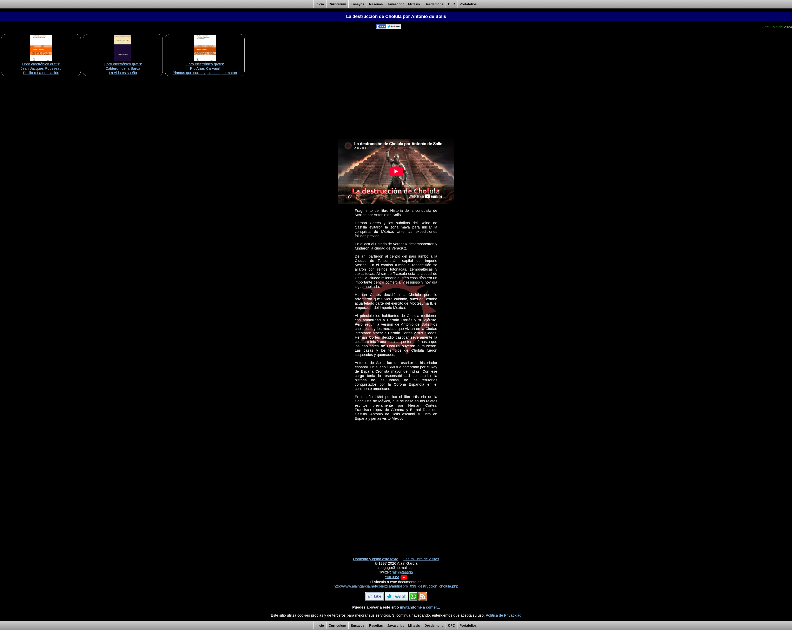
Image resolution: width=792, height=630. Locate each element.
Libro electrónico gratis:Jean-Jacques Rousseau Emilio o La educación (41, 68)
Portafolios (468, 4)
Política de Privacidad (503, 615)
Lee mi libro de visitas (421, 559)
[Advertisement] (396, 106)
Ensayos (357, 4)
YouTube (392, 577)
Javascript (395, 4)
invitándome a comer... (420, 607)
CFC (451, 4)
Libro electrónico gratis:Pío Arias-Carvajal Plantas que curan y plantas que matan (205, 68)
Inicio (320, 4)
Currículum (337, 4)
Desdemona (433, 4)
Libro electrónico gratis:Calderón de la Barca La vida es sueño (123, 68)
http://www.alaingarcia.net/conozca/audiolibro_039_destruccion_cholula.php (396, 586)
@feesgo (405, 572)
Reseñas (376, 4)
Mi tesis (414, 4)
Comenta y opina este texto (375, 559)
